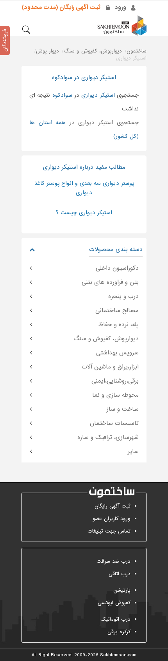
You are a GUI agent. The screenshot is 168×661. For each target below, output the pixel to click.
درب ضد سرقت (113, 561)
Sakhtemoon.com (118, 655)
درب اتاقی (119, 574)
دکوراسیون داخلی (117, 268)
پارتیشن (121, 590)
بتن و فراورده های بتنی (110, 282)
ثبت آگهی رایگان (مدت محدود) (60, 7)
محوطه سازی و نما (115, 395)
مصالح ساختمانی (117, 310)
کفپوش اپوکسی (114, 603)
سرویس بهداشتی (117, 353)
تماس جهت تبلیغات (109, 531)
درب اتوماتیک (115, 619)
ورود (120, 7)
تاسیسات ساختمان (114, 423)
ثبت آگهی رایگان (112, 506)
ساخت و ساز (123, 409)
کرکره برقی (118, 632)
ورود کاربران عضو (111, 518)
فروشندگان (5, 40)
